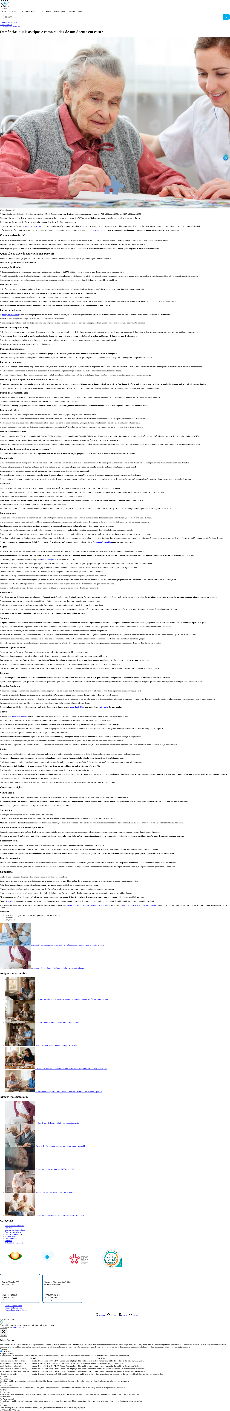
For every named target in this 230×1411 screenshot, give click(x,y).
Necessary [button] (4, 1349)
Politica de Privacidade (13, 1308)
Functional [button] (4, 1376)
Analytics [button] (3, 1390)
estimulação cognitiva (90, 905)
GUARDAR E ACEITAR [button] (10, 1410)
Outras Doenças (11, 1239)
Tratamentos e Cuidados (14, 1243)
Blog (80, 11)
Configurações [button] (6, 1327)
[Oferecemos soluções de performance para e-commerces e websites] (5, 1323)
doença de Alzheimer (34, 226)
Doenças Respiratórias (13, 1234)
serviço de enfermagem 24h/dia (144, 905)
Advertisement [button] (5, 1396)
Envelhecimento (11, 1236)
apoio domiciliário (74, 905)
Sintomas (8, 1241)
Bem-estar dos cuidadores (14, 1226)
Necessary (7, 1351)
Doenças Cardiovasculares (15, 1230)
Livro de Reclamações (13, 1306)
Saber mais (17, 1327)
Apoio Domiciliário (9, 11)
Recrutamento (59, 11)
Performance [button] (5, 1383)
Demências (9, 1228)
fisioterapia (125, 905)
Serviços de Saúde (28, 11)
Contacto (71, 11)
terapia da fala (104, 905)
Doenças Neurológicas (13, 1232)
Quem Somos (46, 11)
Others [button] (2, 1403)
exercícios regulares (48, 559)
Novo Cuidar (10, 901)
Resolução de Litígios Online (16, 1310)
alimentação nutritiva (20, 716)
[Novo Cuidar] (4, 8)
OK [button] (22, 1327)
